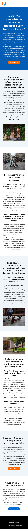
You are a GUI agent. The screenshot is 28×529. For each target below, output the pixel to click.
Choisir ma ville (14, 509)
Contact (14, 520)
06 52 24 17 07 (14, 62)
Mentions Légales (14, 522)
